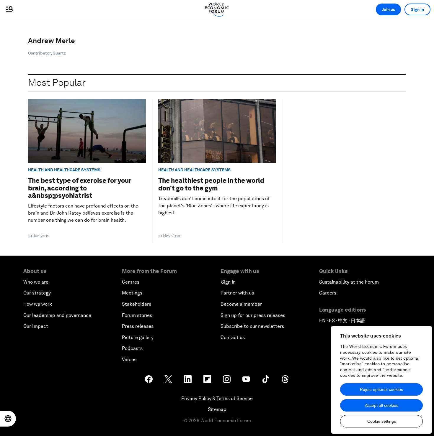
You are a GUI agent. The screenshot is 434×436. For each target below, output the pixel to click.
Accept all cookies (381, 405)
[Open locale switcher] (8, 418)
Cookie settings (381, 421)
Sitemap (217, 409)
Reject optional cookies (381, 389)
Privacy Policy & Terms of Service (217, 398)
